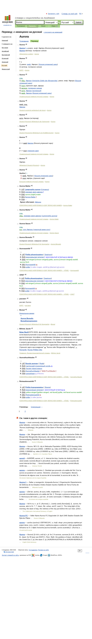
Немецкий (5, 40)
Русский (4, 65)
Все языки (5, 47)
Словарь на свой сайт (70, 14)
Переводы (32, 26)
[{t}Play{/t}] (26, 44)
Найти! (78, 22)
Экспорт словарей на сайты (10, 555)
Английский (5, 51)
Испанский (5, 58)
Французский (6, 69)
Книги (43, 26)
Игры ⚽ (55, 26)
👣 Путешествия (9, 552)
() (45, 81)
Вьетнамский (6, 54)
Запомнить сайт (53, 14)
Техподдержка (33, 550)
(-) (36, 229)
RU (80, 14)
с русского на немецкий (53, 32)
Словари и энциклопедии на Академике (35, 18)
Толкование (24, 41)
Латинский (5, 62)
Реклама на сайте (43, 550)
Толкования (21, 26)
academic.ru (7, 25)
